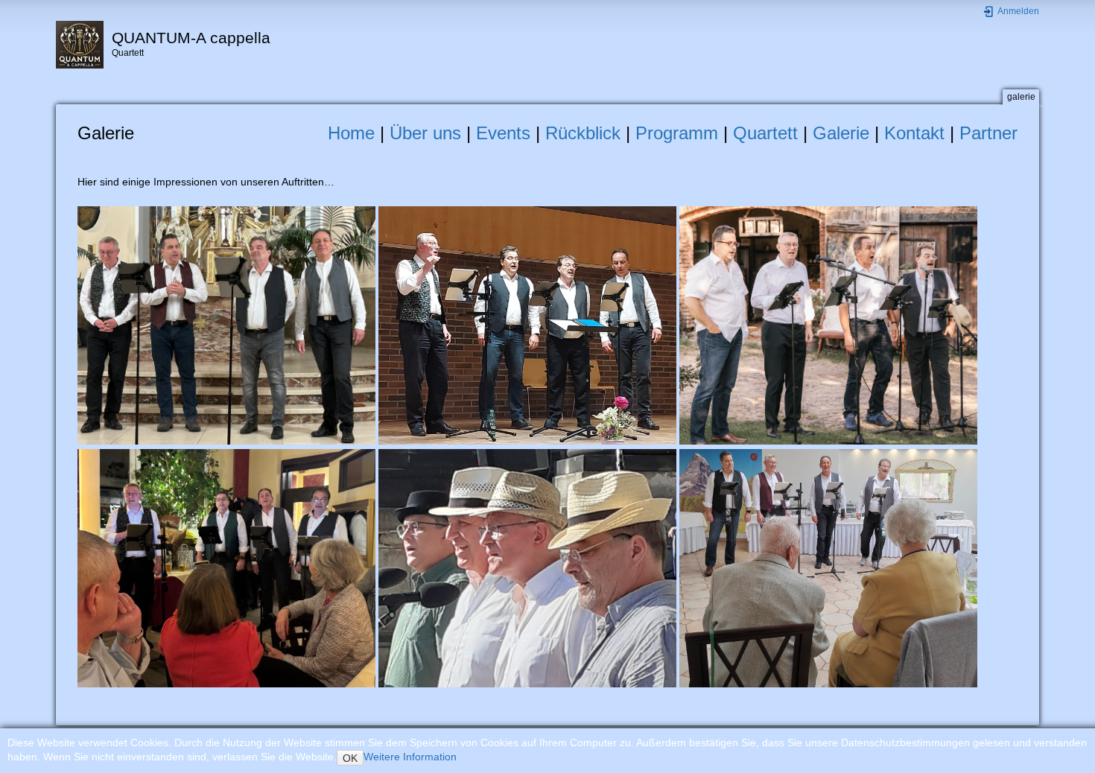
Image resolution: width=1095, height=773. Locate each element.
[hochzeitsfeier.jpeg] (828, 325)
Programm (676, 133)
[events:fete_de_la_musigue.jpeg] (527, 567)
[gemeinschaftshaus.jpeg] (527, 325)
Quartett (765, 133)
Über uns (425, 133)
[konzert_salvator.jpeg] (226, 325)
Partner (988, 133)
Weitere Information (410, 757)
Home (351, 133)
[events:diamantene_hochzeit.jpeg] (828, 567)
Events (503, 133)
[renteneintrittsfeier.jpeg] (226, 567)
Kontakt (914, 133)
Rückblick (582, 133)
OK (350, 758)
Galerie (841, 133)
